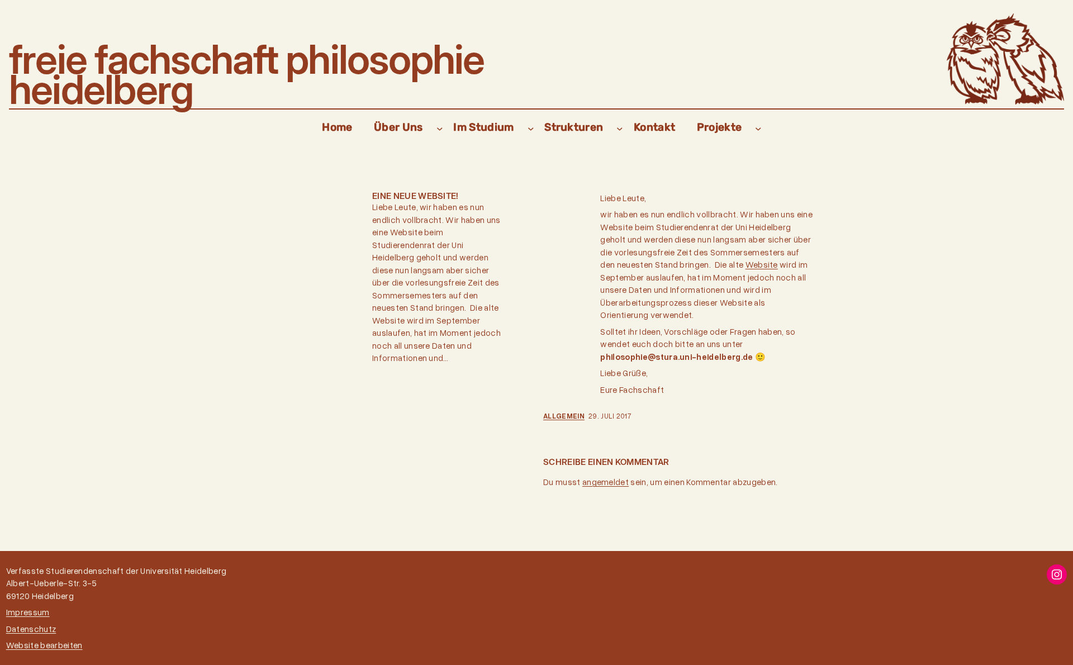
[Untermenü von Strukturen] (619, 128)
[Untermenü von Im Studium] (531, 128)
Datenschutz (31, 628)
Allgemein (564, 416)
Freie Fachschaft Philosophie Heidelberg (247, 74)
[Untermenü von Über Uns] (439, 128)
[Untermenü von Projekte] (758, 128)
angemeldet (605, 481)
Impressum (28, 612)
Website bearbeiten (44, 644)
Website (762, 264)
